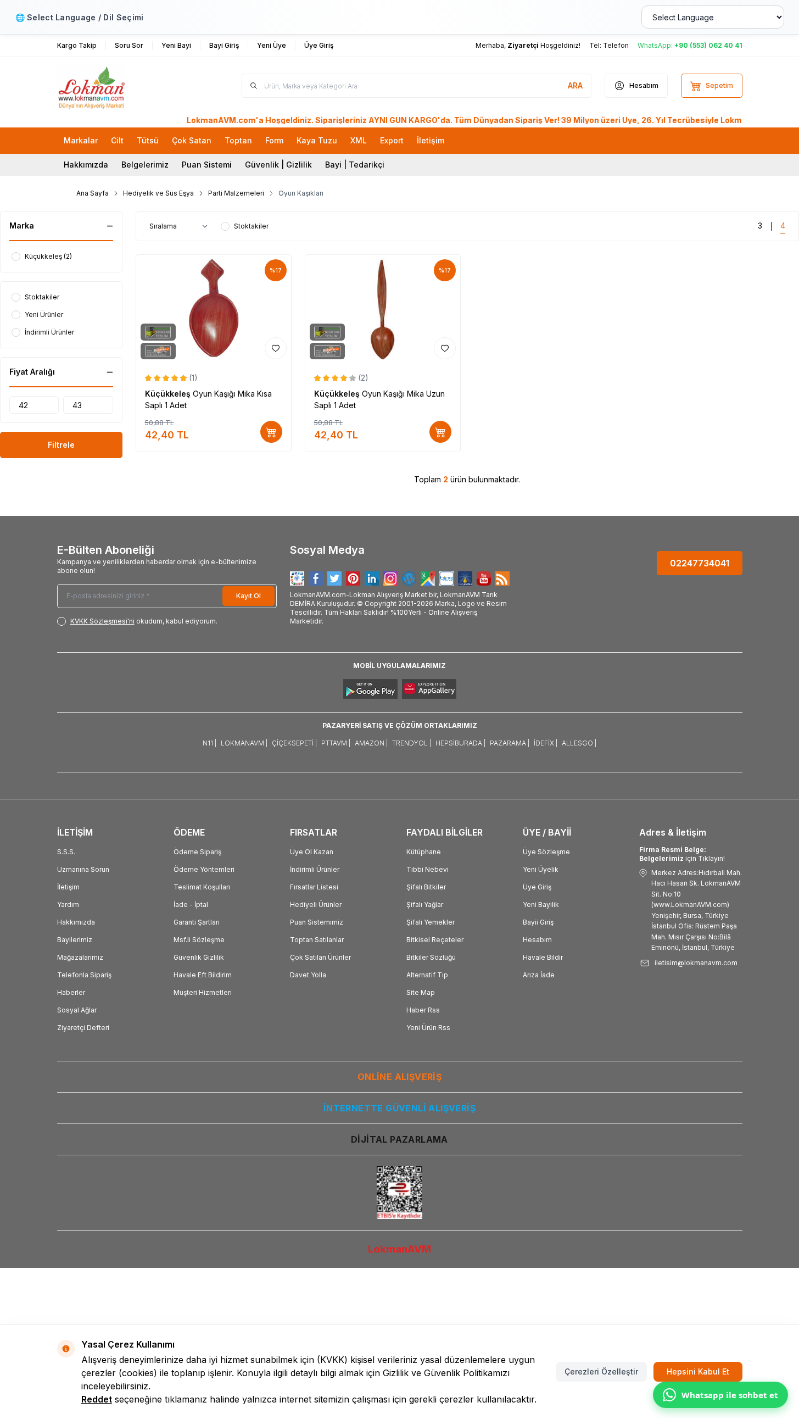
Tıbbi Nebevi (427, 869)
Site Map (420, 992)
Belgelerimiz (145, 164)
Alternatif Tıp (427, 975)
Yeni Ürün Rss (428, 1027)
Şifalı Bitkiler (426, 887)
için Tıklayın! (682, 853)
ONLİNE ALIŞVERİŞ (399, 1076)
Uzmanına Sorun (83, 869)
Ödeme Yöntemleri (204, 869)
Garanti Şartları (197, 922)
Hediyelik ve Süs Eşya (158, 193)
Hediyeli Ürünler (316, 904)
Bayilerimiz (74, 940)
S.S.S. (66, 852)
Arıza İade (539, 975)
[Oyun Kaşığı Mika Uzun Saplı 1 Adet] (382, 309)
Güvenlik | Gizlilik (278, 164)
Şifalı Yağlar (424, 904)
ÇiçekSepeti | (294, 743)
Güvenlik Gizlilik (199, 957)
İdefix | (545, 743)
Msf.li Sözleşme (199, 940)
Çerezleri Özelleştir (601, 1371)
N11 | (209, 743)
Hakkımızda (86, 164)
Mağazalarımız (80, 957)
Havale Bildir (543, 957)
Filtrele (61, 444)
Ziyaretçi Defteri (83, 1027)
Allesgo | (579, 743)
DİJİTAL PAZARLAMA (399, 1139)
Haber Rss (423, 1010)
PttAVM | (335, 743)
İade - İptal (191, 904)
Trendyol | (411, 743)
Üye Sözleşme (546, 852)
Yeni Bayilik (541, 904)
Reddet (96, 1399)
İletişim (68, 887)
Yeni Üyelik (540, 869)
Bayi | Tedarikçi (354, 164)
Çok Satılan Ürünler (320, 957)
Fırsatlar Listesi (314, 887)
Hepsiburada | (460, 743)
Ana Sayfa (92, 193)
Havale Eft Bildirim (203, 975)
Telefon (616, 45)
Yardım (68, 904)
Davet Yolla (308, 975)
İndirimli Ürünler (314, 869)
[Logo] (123, 86)
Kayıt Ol (248, 596)
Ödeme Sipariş (197, 852)
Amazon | (371, 743)
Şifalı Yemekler (430, 922)
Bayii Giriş (538, 922)
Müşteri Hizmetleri (203, 992)
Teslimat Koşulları (202, 887)
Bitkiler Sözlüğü (431, 957)
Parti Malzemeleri (236, 193)
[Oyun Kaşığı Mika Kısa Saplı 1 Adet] (213, 309)
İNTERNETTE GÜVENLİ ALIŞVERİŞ (399, 1108)
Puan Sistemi (207, 164)
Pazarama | (509, 743)
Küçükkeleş (169, 393)
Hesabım (537, 940)
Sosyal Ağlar (77, 1010)
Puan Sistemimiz (316, 922)
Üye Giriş (537, 887)
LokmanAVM (399, 1249)
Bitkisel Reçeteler (434, 940)
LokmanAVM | (244, 743)
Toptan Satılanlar (317, 940)
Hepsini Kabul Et (698, 1371)
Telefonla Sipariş (84, 975)
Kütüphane (423, 852)
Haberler (71, 992)
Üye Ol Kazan (311, 852)
